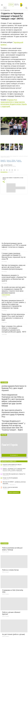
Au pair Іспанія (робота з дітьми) (13, 634)
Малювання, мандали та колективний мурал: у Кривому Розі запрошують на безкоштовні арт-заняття (14, 278)
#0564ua (13, 160)
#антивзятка (3, 161)
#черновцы (19, 161)
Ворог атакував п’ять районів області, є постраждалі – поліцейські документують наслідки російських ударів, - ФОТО (14, 329)
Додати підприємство (14, 492)
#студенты (18, 160)
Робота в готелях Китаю (10, 570)
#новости (9, 160)
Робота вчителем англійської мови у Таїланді (12, 549)
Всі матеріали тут (14, 455)
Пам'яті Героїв (10, 444)
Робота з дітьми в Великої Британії (11, 613)
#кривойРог (3, 160)
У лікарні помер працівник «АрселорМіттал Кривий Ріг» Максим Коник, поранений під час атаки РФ (14, 256)
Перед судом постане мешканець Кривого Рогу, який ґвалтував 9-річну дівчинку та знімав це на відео (13, 317)
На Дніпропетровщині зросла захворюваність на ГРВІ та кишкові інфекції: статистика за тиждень (14, 245)
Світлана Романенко (8, 165)
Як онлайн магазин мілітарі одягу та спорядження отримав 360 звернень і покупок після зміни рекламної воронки (13, 290)
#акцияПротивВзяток (11, 161)
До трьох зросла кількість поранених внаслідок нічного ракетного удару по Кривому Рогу (13, 413)
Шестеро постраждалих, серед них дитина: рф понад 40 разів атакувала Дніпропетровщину (13, 267)
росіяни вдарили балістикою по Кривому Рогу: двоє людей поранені (14, 388)
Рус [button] (5, 8)
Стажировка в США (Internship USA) (12, 591)
